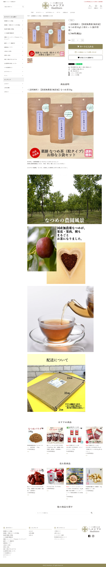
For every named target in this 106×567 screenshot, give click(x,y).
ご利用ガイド (57, 531)
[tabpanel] (46, 38)
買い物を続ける (73, 71)
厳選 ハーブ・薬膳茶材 (9, 43)
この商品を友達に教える (76, 69)
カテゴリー (39, 12)
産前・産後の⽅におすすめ (10, 59)
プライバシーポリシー (59, 539)
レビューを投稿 (73, 75)
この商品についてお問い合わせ (85, 52)
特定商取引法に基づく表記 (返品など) (79, 67)
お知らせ (65, 12)
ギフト (58, 12)
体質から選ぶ (7, 55)
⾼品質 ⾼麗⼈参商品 (9, 29)
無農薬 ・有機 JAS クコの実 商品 (12, 25)
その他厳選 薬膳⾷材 (9, 33)
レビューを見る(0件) (75, 73)
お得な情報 (7, 87)
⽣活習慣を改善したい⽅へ (10, 63)
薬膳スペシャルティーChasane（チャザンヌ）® (13, 38)
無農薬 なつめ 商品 (8, 21)
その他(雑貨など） (8, 67)
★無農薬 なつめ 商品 (36, 16)
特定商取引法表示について (60, 537)
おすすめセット (50, 12)
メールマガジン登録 (59, 535)
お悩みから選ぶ (8, 51)
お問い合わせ (57, 533)
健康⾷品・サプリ (8, 47)
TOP (32, 12)
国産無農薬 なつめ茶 (48, 16)
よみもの (72, 12)
